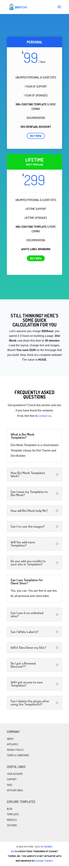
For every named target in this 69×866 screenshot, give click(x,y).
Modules (12, 820)
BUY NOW (36, 136)
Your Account (15, 773)
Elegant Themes (44, 860)
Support (12, 779)
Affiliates (12, 744)
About (10, 738)
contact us (44, 415)
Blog (9, 809)
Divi (13, 851)
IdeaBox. (48, 846)
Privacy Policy (15, 750)
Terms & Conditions (18, 755)
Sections (12, 825)
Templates (13, 814)
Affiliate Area (15, 790)
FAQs (9, 785)
